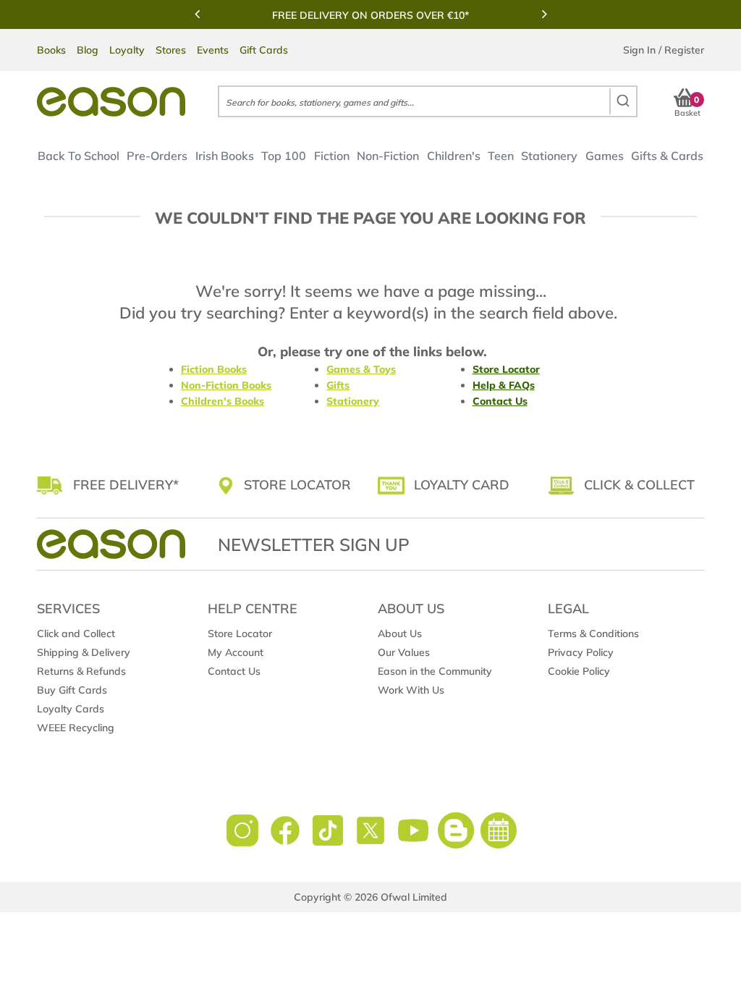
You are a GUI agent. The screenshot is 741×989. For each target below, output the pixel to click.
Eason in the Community (435, 671)
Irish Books (224, 155)
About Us (400, 633)
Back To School (78, 155)
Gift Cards (264, 49)
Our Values (404, 652)
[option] (370, 15)
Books (51, 49)
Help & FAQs (504, 385)
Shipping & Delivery (83, 652)
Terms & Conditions (593, 633)
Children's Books (222, 401)
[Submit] (622, 101)
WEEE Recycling (75, 727)
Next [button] (544, 14)
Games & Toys (361, 369)
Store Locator (506, 369)
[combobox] (427, 101)
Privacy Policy (581, 652)
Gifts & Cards (667, 155)
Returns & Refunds (81, 671)
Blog (87, 49)
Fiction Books (214, 369)
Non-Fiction (388, 155)
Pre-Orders (157, 155)
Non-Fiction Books (226, 385)
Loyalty (127, 49)
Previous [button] (197, 14)
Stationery (549, 155)
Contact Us (500, 401)
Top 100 (283, 155)
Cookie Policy (579, 671)
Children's (453, 155)
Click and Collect (76, 633)
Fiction (331, 155)
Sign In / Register (663, 49)
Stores (171, 49)
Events (213, 49)
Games (604, 155)
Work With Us (411, 689)
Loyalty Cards (70, 708)
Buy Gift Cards (72, 689)
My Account (235, 652)
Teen (501, 155)
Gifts (338, 385)
